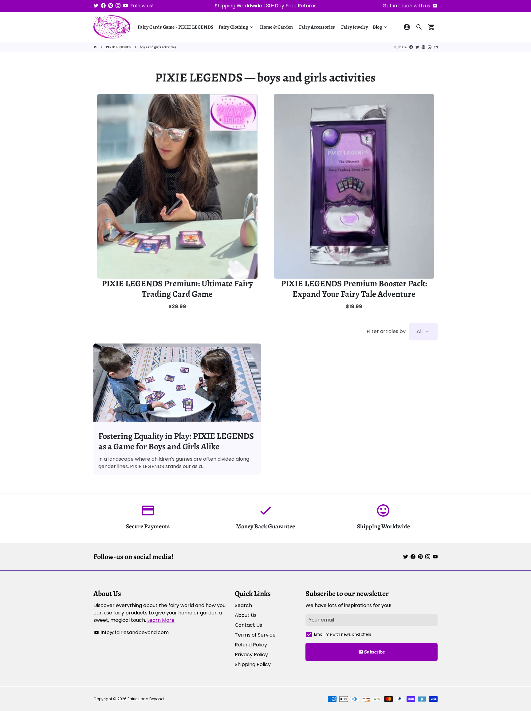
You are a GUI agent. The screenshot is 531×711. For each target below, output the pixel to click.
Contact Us (248, 625)
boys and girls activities (158, 47)
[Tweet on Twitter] (417, 47)
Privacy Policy (251, 654)
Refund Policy (251, 644)
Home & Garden (276, 27)
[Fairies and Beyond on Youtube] (125, 5)
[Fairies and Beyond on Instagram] (118, 5)
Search (243, 605)
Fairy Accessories (317, 27)
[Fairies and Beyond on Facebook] (103, 5)
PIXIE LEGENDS (118, 47)
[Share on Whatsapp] (429, 47)
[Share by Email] (436, 47)
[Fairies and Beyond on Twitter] (95, 5)
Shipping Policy (253, 664)
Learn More (161, 620)
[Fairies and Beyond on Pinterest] (110, 5)
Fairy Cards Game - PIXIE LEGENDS (176, 27)
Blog (380, 27)
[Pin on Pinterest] (423, 47)
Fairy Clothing (236, 27)
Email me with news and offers (342, 634)
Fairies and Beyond (146, 698)
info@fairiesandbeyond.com (131, 632)
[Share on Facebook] (411, 47)
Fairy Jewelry (354, 27)
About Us (246, 615)
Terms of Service (255, 634)
